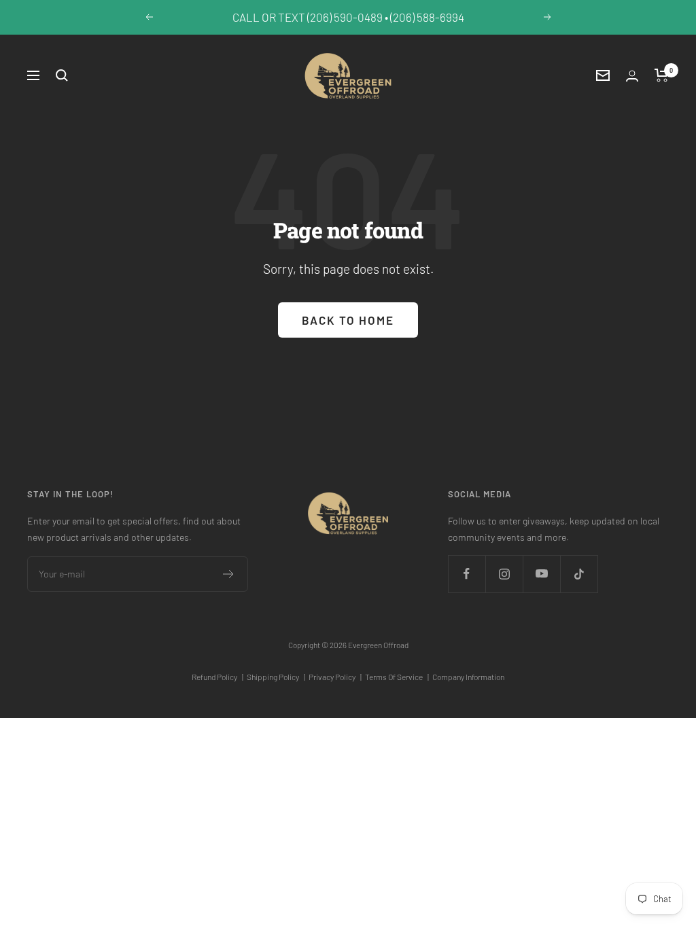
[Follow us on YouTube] (541, 573)
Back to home (348, 320)
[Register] (228, 574)
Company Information (468, 676)
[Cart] (662, 75)
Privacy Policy (335, 676)
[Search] (62, 75)
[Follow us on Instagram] (504, 573)
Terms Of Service (397, 676)
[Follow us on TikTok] (578, 573)
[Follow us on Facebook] (466, 573)
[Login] (632, 76)
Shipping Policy (276, 676)
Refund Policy (217, 676)
